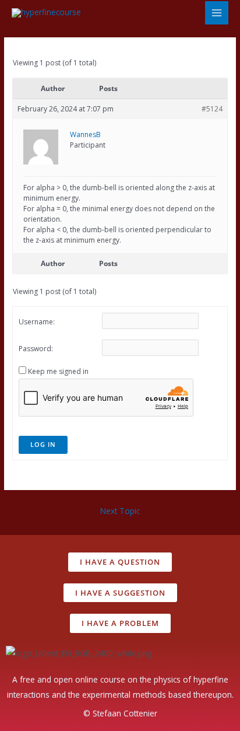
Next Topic (120, 510)
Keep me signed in (58, 371)
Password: (36, 349)
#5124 (212, 109)
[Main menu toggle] (217, 13)
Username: (37, 322)
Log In (43, 444)
